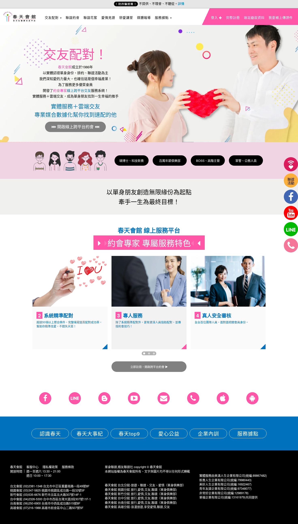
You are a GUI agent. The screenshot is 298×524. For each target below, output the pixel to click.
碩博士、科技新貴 (131, 160)
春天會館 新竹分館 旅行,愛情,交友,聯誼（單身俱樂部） (142, 494)
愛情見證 (108, 17)
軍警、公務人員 (246, 160)
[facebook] (291, 197)
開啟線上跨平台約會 (75, 127)
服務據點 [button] (162, 17)
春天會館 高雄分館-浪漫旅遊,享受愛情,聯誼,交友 (137, 507)
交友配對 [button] (52, 17)
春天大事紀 (90, 433)
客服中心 (32, 467)
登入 (215, 17)
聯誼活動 (290, 181)
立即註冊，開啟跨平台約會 (147, 367)
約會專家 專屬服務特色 (149, 242)
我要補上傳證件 (281, 17)
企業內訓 (208, 433)
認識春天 (50, 433)
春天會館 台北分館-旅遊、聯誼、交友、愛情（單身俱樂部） (145, 485)
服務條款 (68, 467)
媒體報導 (144, 17)
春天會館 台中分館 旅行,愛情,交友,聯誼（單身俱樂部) (141, 498)
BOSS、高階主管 (208, 160)
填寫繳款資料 (254, 17)
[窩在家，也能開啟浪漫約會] (291, 164)
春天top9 (129, 433)
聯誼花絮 (90, 17)
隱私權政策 (50, 467)
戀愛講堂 (126, 17)
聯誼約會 (72, 17)
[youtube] (291, 213)
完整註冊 (233, 17)
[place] (291, 245)
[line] (291, 229)
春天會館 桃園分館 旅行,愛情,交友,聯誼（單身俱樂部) (141, 489)
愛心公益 (168, 433)
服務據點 (247, 433)
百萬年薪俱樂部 (169, 160)
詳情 (181, 3)
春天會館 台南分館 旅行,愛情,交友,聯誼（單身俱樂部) (141, 502)
